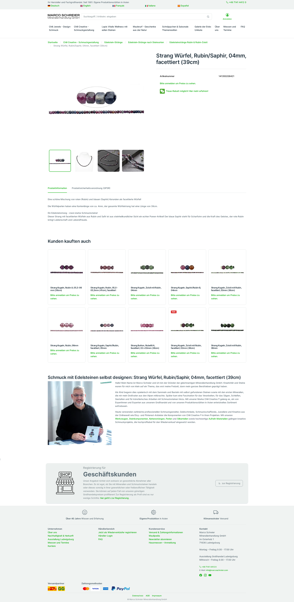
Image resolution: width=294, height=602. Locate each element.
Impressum (157, 595)
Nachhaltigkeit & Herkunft (61, 535)
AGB (148, 595)
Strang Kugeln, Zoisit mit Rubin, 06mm (226, 346)
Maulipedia (154, 535)
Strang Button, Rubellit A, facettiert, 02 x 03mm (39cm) (145, 346)
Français (119, 5)
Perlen (169, 418)
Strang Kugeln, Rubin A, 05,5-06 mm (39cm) (66, 288)
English (86, 5)
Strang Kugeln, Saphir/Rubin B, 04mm (186, 288)
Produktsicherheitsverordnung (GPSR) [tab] (91, 188)
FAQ (243, 26)
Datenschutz (137, 595)
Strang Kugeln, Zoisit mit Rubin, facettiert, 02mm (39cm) (186, 346)
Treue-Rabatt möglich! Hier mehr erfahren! (187, 91)
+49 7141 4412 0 (237, 2)
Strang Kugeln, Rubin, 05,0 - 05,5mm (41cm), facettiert (104, 288)
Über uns (217, 28)
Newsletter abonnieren (160, 539)
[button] (60, 34)
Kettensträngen (157, 418)
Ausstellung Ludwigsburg (61, 539)
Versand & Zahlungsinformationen (166, 532)
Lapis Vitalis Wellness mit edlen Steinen (114, 28)
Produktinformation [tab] (57, 188)
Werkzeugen (121, 418)
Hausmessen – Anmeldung (162, 542)
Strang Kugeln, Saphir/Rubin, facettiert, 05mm (104, 346)
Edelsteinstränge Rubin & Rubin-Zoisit (188, 42)
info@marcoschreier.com (217, 570)
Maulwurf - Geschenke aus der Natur (144, 28)
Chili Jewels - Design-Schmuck (60, 28)
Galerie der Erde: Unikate (203, 28)
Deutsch (54, 5)
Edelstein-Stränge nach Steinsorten (146, 42)
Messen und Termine (229, 28)
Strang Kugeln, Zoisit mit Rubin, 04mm (146, 288)
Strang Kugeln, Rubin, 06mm (64, 345)
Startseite (53, 42)
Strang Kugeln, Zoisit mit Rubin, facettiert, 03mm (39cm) (226, 288)
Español (184, 5)
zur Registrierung (230, 483)
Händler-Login (105, 535)
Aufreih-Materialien (218, 418)
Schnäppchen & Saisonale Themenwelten (175, 28)
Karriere (52, 546)
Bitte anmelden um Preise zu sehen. (178, 83)
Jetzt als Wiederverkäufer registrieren (117, 532)
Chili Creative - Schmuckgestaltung (84, 28)
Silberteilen (182, 418)
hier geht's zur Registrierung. (114, 498)
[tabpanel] (147, 210)
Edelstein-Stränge (113, 42)
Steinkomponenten (138, 418)
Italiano (151, 5)
